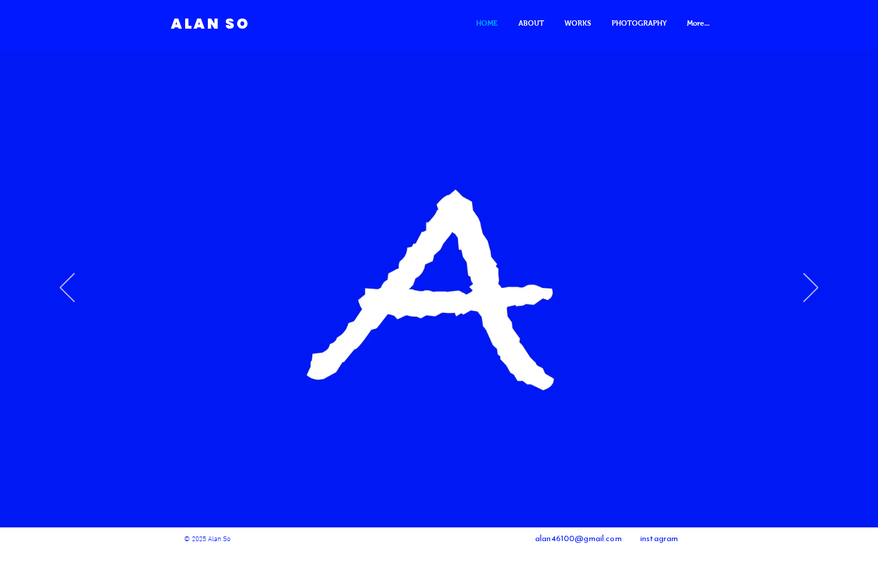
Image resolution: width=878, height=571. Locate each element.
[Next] (810, 288)
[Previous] (67, 288)
